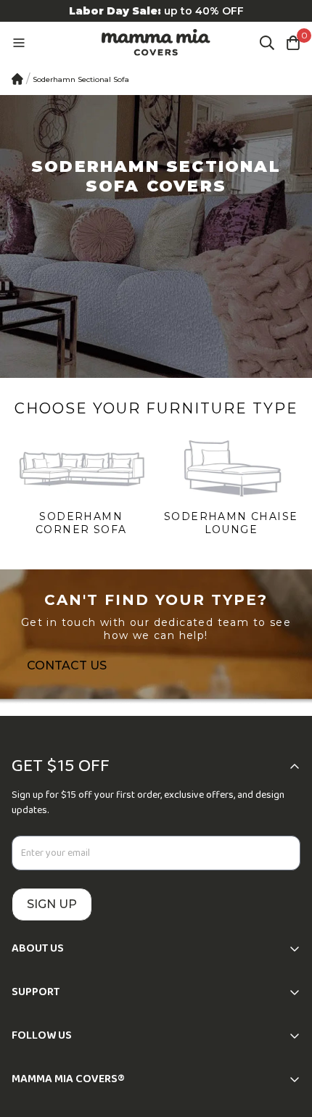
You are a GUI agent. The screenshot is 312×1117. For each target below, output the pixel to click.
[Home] (17, 79)
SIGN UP (52, 904)
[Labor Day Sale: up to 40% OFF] (156, 11)
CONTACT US (67, 665)
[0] (293, 43)
